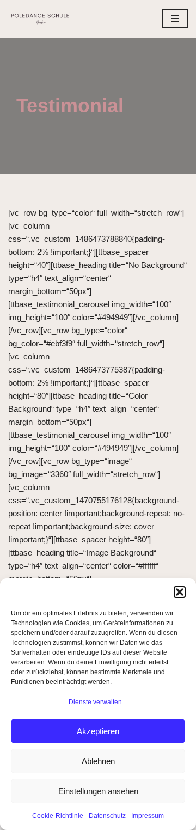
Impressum (147, 816)
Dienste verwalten (95, 702)
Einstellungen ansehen (98, 791)
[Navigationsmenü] (175, 18)
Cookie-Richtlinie (57, 816)
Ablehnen (98, 761)
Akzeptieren (98, 731)
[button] (179, 592)
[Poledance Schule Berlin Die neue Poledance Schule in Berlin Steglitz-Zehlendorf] (41, 19)
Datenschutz (107, 816)
